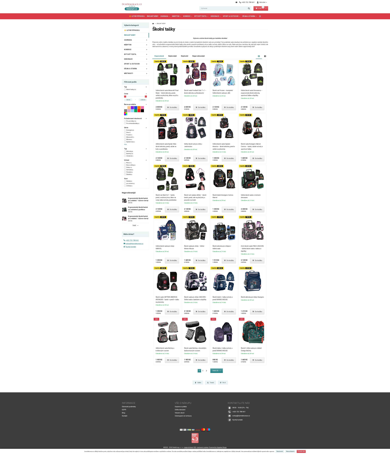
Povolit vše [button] (301, 451)
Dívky (129, 167)
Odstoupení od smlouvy (183, 416)
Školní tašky (131, 89)
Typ (125, 87)
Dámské (129, 170)
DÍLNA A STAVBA (248, 16)
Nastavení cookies (202, 447)
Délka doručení (180, 410)
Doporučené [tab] (159, 56)
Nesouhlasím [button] (290, 451)
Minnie (129, 139)
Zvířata (129, 186)
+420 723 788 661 (132, 240)
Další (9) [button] (215, 371)
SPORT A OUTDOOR (230, 16)
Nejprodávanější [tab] (198, 56)
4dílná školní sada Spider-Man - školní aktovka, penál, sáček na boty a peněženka (166, 146)
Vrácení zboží (179, 413)
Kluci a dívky (130, 165)
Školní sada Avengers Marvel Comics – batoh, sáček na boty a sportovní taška (252, 146)
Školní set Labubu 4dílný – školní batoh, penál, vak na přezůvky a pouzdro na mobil (195, 197)
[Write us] (229, 420)
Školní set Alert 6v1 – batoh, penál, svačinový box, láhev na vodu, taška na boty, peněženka (166, 197)
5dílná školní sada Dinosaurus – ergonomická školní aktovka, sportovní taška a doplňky (251, 92)
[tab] (259, 56)
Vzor (126, 179)
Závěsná (129, 156)
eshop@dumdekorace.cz (134, 244)
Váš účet (262, 2)
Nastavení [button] (280, 451)
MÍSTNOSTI (128, 73)
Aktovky (129, 151)
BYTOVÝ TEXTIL (200, 16)
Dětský (129, 181)
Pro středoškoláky (132, 123)
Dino (128, 132)
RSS (194, 447)
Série (126, 128)
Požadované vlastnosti (133, 118)
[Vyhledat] (248, 8)
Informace (128, 403)
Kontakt (124, 416)
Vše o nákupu (183, 403)
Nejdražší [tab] (184, 56)
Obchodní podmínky (129, 407)
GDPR (124, 410)
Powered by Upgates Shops (218, 447)
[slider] (125, 96)
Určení (126, 160)
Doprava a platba (181, 407)
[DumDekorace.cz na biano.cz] (195, 438)
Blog (123, 413)
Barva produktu (130, 104)
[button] (266, 8)
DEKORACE (215, 16)
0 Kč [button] (261, 8)
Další (134, 225)
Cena (126, 94)
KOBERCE (186, 16)
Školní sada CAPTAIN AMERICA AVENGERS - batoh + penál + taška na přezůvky (167, 299)
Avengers (130, 130)
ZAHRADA (164, 16)
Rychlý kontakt (131, 247)
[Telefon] (229, 411)
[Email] (236, 2)
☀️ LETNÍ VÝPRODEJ (137, 16)
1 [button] (200, 371)
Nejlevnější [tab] (172, 56)
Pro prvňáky (131, 121)
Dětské (129, 174)
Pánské (129, 172)
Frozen (129, 135)
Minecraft (130, 137)
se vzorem (130, 183)
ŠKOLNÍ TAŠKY (153, 16)
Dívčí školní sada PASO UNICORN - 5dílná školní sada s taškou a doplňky (252, 248)
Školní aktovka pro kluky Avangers (252, 297)
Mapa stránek (188, 447)
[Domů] (133, 6)
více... (126, 144)
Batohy (129, 153)
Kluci (129, 163)
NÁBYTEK (175, 16)
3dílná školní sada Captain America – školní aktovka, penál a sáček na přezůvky (224, 146)
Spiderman (130, 142)
